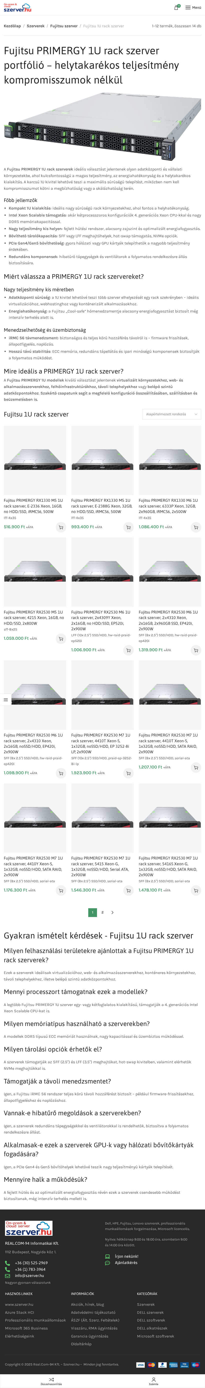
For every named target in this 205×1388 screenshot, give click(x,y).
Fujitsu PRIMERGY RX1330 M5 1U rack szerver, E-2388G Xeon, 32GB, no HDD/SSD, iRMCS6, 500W (101, 506)
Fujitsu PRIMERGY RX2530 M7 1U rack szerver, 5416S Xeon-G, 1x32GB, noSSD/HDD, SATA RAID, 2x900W (168, 866)
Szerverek (35, 26)
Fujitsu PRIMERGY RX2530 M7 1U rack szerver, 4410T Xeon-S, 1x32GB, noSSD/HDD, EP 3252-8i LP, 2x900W (100, 743)
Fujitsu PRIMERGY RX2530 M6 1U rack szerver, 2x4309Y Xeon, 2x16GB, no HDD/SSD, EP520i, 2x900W (100, 620)
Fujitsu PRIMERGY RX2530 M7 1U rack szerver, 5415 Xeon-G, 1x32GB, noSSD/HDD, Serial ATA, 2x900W (100, 866)
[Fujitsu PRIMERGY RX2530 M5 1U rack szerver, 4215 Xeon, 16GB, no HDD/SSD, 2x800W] (35, 572)
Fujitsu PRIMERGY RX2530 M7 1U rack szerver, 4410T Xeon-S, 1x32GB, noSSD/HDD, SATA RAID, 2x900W (168, 743)
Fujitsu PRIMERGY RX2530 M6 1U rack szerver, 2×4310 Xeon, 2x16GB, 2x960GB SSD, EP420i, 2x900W (168, 620)
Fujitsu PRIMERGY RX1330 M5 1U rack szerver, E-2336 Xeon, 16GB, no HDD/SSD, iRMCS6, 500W (33, 506)
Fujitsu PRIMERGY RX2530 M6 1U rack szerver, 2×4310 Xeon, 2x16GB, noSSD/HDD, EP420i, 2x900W (33, 743)
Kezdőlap (12, 26)
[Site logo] (17, 7)
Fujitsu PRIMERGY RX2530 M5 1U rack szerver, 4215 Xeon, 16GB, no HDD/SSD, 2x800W (34, 618)
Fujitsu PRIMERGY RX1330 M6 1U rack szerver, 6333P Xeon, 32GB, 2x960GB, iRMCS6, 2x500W (168, 506)
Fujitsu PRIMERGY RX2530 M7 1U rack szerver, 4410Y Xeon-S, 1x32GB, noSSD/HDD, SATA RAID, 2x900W (33, 866)
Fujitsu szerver (64, 26)
